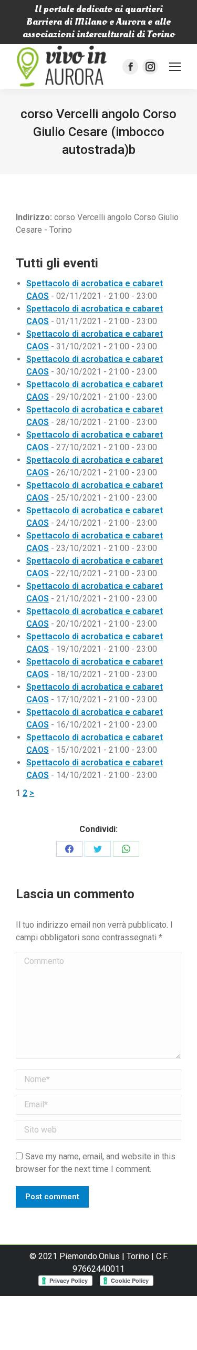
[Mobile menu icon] (175, 66)
